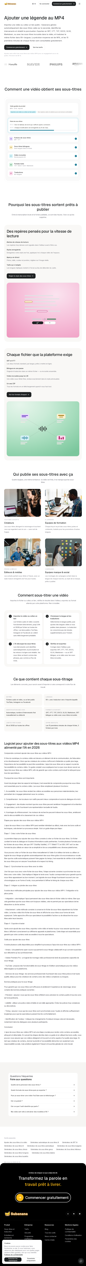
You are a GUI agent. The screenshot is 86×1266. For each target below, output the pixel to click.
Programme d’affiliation (28, 1237)
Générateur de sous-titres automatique (40, 1146)
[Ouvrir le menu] (79, 3)
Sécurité (27, 1233)
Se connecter (44, 4)
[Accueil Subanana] (10, 3)
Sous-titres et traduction (9, 1230)
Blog (46, 1229)
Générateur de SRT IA (69, 1142)
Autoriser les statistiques (13, 1259)
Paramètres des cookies (71, 1240)
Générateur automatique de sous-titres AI (44, 1142)
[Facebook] (74, 1214)
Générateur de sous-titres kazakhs (16, 1156)
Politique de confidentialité (70, 1230)
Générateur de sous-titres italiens (43, 1153)
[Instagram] (68, 1214)
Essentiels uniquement (31, 1259)
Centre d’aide (50, 1240)
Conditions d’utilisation (73, 1235)
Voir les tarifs (38, 47)
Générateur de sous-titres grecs (42, 1149)
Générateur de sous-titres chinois (15, 1149)
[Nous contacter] (81, 1261)
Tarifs (26, 1229)
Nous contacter (51, 1236)
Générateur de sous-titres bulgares (69, 1146)
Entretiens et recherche (9, 1236)
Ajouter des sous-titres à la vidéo (15, 1142)
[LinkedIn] (80, 1214)
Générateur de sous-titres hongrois (16, 1153)
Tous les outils (50, 1233)
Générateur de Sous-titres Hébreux (68, 1149)
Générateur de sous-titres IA (14, 1146)
